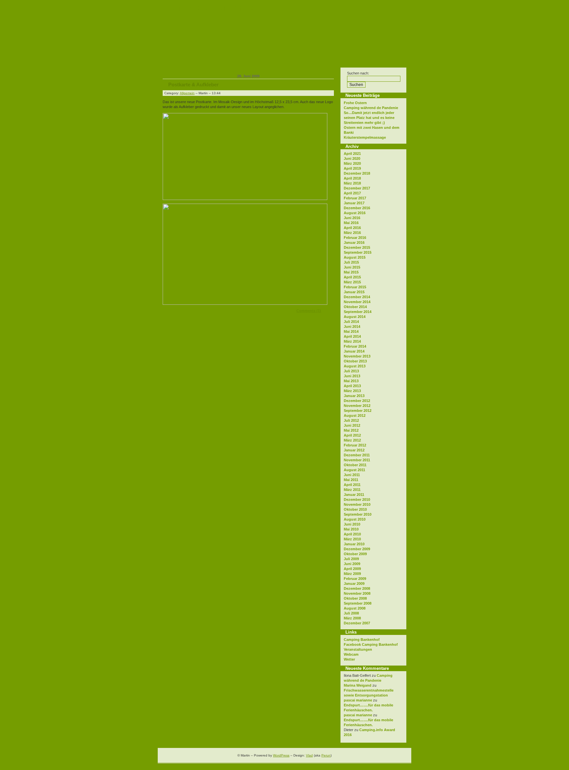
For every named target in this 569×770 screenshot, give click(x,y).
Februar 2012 (355, 445)
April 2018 (352, 178)
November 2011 (357, 460)
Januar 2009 (354, 583)
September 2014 (357, 312)
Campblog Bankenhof (211, 7)
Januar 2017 (354, 203)
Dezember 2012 (357, 401)
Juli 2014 (351, 322)
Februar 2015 (355, 287)
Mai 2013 (351, 381)
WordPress (281, 755)
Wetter (349, 659)
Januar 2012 (354, 450)
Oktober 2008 (355, 598)
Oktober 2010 (355, 509)
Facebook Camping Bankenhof (371, 644)
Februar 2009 (355, 579)
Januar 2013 (354, 396)
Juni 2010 (352, 524)
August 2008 (355, 608)
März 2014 (352, 341)
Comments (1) (308, 311)
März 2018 (352, 183)
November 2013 (357, 356)
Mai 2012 (351, 430)
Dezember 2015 (357, 247)
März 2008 (352, 618)
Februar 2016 (355, 238)
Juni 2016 (352, 218)
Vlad (309, 755)
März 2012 (352, 440)
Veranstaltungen (358, 649)
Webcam (351, 654)
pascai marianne (358, 700)
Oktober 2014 (355, 307)
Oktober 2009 (355, 554)
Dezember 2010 (357, 499)
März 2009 (352, 574)
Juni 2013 (352, 376)
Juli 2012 (351, 420)
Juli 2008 (351, 613)
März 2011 (352, 490)
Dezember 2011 (357, 455)
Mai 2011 (351, 480)
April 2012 (352, 435)
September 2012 (357, 411)
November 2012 (357, 406)
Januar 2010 (354, 544)
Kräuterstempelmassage (365, 137)
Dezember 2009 (357, 549)
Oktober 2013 (355, 361)
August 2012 (355, 415)
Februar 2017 (355, 198)
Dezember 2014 (357, 297)
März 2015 (352, 282)
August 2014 (355, 317)
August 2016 (355, 213)
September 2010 (357, 514)
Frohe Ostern (355, 103)
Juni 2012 (352, 425)
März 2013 (352, 391)
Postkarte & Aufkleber (193, 84)
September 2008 (357, 603)
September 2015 (357, 252)
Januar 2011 (354, 495)
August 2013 (355, 366)
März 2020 (352, 163)
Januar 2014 (354, 351)
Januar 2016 (354, 242)
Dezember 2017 (357, 188)
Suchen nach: (358, 73)
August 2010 (355, 519)
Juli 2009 (351, 559)
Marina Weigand (357, 685)
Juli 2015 (351, 262)
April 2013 (352, 386)
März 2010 (352, 539)
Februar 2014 (355, 346)
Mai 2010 (351, 529)
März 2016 (352, 233)
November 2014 (357, 302)
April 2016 (352, 228)
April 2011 (352, 485)
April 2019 (352, 168)
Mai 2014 (351, 331)
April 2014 (352, 336)
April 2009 (352, 569)
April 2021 (352, 154)
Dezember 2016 (357, 208)
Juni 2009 (352, 564)
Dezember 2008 (357, 588)
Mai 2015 (351, 272)
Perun (326, 755)
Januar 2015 (354, 292)
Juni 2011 (352, 475)
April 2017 (352, 193)
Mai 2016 (351, 223)
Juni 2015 (352, 267)
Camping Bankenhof (362, 640)
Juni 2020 (352, 158)
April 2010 (352, 534)
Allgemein (187, 93)
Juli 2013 (351, 371)
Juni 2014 (352, 326)
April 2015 (352, 277)
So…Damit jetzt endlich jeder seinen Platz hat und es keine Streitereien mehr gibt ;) (369, 118)
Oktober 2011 (355, 465)
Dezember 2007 (357, 623)
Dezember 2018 (357, 173)
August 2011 (354, 470)
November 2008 (357, 593)
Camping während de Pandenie (371, 108)
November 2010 (357, 504)
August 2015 (355, 257)
